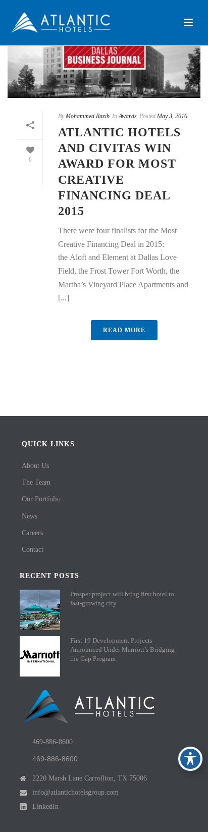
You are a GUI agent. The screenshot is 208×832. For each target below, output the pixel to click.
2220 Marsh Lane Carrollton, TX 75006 (89, 778)
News (29, 516)
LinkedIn (45, 806)
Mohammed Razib (88, 116)
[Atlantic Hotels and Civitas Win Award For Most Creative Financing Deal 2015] (104, 55)
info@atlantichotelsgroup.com (75, 792)
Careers (32, 533)
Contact (32, 549)
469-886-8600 (52, 742)
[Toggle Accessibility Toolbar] (190, 759)
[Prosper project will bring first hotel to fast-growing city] (40, 610)
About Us (35, 466)
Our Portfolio (41, 499)
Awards (128, 116)
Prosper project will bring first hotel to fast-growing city (122, 598)
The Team (36, 482)
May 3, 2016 (172, 116)
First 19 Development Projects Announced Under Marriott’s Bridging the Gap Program (122, 649)
